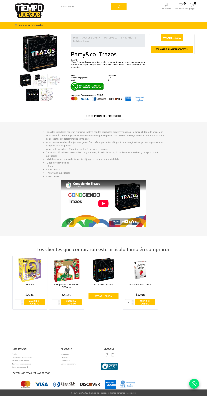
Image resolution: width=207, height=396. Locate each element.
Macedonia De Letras (140, 284)
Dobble (30, 284)
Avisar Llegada (172, 38)
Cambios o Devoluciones (22, 357)
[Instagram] (112, 354)
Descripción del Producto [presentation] (103, 116)
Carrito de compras (68, 364)
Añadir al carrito (34, 302)
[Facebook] (106, 354)
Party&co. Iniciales (103, 284)
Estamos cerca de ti (20, 367)
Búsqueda (119, 6)
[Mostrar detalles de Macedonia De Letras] (140, 270)
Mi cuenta (166, 8)
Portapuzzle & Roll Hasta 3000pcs (66, 286)
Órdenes (64, 357)
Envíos (14, 354)
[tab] (104, 116)
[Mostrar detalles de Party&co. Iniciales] (103, 270)
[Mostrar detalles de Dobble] (30, 270)
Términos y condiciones (21, 364)
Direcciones (65, 360)
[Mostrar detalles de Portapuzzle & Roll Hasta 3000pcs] (66, 270)
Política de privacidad (20, 360)
